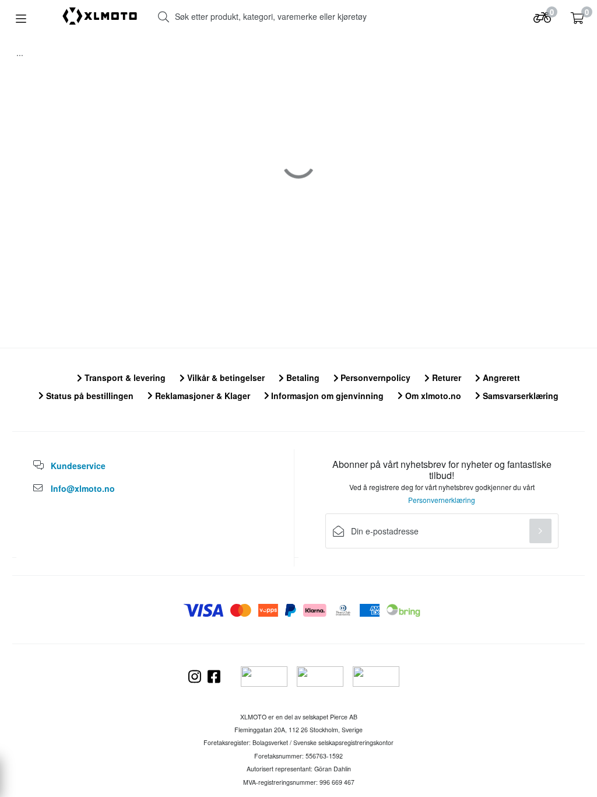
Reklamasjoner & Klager (201, 395)
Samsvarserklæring (519, 395)
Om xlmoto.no (432, 395)
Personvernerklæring (441, 500)
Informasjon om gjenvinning (326, 395)
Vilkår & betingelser (225, 377)
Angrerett (500, 377)
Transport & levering (124, 377)
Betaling (301, 377)
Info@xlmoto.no (83, 488)
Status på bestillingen (89, 395)
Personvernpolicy (374, 377)
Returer (445, 377)
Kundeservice (78, 465)
